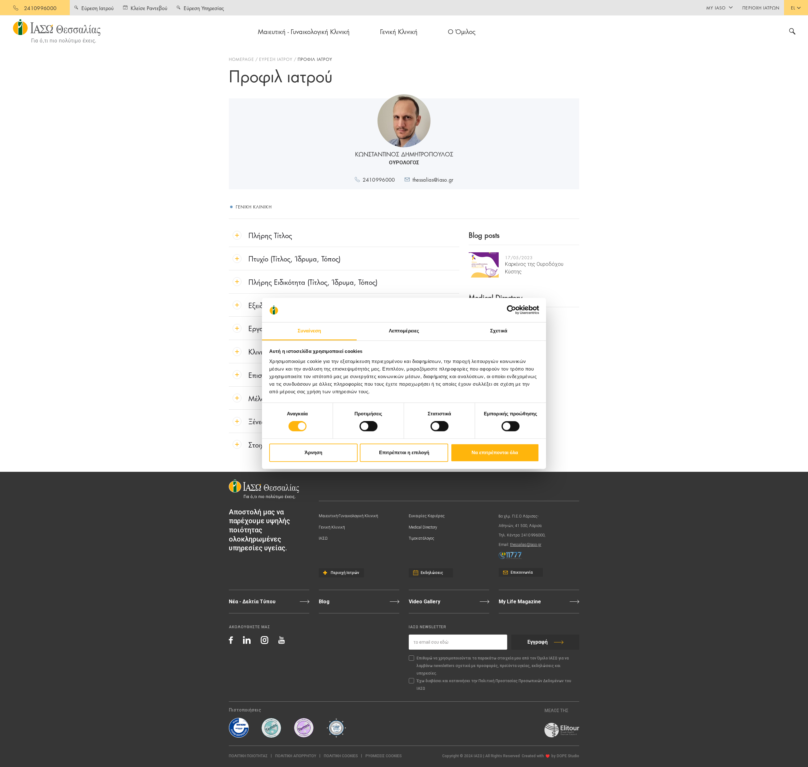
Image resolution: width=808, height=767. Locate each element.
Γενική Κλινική (399, 31)
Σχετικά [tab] (498, 330)
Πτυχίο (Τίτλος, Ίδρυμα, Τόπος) (294, 258)
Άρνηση (313, 452)
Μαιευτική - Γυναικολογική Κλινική (304, 31)
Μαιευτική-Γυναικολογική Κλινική (348, 516)
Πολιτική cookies (341, 756)
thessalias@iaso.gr (433, 179)
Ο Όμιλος (462, 31)
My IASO (716, 7)
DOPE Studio (568, 756)
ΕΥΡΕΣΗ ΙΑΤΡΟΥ (276, 59)
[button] (383, 756)
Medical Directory (423, 527)
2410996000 (40, 8)
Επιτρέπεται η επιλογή (404, 452)
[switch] (368, 426)
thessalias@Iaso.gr (525, 544)
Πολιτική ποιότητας (248, 756)
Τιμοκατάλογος (421, 538)
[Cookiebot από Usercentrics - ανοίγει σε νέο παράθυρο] (511, 310)
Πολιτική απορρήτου (295, 756)
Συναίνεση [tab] (309, 330)
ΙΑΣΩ (323, 538)
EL (793, 7)
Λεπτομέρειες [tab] (404, 330)
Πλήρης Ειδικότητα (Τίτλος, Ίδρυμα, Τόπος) (312, 281)
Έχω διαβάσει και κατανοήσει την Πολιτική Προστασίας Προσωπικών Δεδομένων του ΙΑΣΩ (494, 685)
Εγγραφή (537, 642)
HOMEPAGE (241, 59)
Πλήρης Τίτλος (270, 234)
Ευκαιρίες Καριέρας (427, 516)
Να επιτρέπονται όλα (495, 452)
